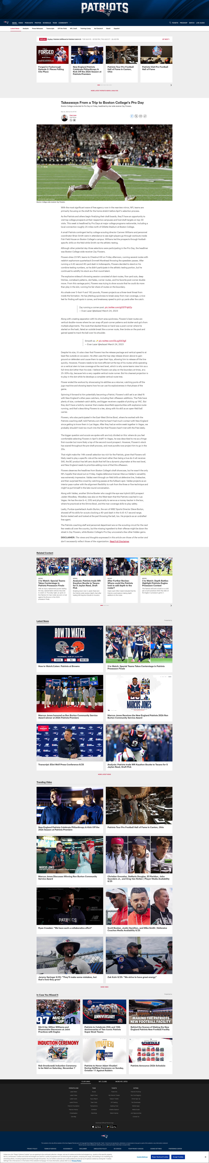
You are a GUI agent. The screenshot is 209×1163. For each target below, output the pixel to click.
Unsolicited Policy (100, 1148)
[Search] (170, 22)
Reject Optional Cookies (160, 1157)
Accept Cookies (178, 1157)
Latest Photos (74, 1102)
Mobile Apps (136, 1106)
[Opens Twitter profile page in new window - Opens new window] (71, 120)
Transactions (94, 1106)
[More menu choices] (70, 22)
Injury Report (94, 1098)
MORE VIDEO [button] (104, 987)
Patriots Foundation (73, 1106)
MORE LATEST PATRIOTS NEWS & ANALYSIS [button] (104, 90)
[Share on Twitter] (136, 117)
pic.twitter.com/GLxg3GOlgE (112, 340)
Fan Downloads (135, 1102)
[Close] (205, 1157)
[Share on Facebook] (132, 117)
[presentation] (171, 85)
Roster (94, 1091)
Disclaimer (83, 1148)
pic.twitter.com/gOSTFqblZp (118, 307)
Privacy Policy (32, 1148)
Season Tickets (114, 1098)
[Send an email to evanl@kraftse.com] (74, 120)
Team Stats (94, 1102)
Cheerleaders (73, 1113)
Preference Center (175, 1148)
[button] (98, 85)
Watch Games (114, 1113)
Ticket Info (114, 1091)
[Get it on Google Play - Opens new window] (112, 1127)
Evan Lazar (73, 115)
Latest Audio (73, 1098)
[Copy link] (145, 116)
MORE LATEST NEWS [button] (104, 774)
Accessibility (67, 1148)
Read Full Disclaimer (119, 541)
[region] (104, 1157)
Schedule (94, 1109)
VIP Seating (114, 1102)
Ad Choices (117, 1148)
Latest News (73, 1091)
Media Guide (136, 1109)
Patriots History (73, 1109)
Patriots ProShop (136, 1091)
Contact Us (136, 1116)
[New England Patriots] (104, 1137)
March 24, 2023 (110, 310)
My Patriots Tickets (114, 1095)
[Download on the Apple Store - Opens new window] (97, 1127)
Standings (94, 1113)
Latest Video (73, 1095)
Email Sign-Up (136, 1098)
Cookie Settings (156, 1148)
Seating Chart (114, 1106)
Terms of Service (50, 1148)
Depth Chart (94, 1095)
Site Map (73, 1116)
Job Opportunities (136, 1113)
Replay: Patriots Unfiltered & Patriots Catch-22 (64, 39)
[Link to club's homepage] (6, 22)
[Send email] (140, 117)
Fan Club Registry (136, 1095)
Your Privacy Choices (135, 1148)
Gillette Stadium (114, 1109)
